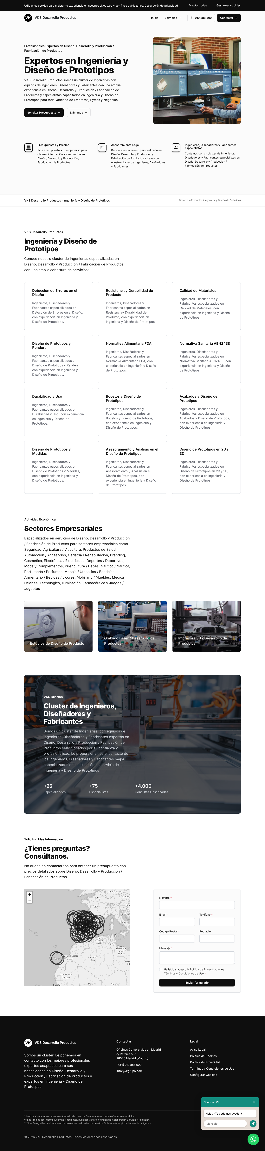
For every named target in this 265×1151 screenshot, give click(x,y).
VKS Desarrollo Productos (55, 18)
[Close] (254, 1102)
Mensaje (165, 948)
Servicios (171, 17)
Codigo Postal (169, 931)
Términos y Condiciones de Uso (184, 973)
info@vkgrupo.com (129, 1071)
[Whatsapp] (253, 1139)
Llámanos (76, 112)
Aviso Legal (198, 1049)
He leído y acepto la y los (194, 971)
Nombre (165, 897)
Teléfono (206, 914)
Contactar (226, 17)
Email (163, 914)
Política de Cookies (203, 1056)
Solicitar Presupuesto (41, 112)
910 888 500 (203, 17)
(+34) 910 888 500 (128, 1065)
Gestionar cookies (229, 5)
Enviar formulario (197, 982)
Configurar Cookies (203, 1075)
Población (206, 931)
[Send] (253, 1123)
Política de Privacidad (203, 969)
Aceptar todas (197, 5)
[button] (78, 936)
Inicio (154, 17)
